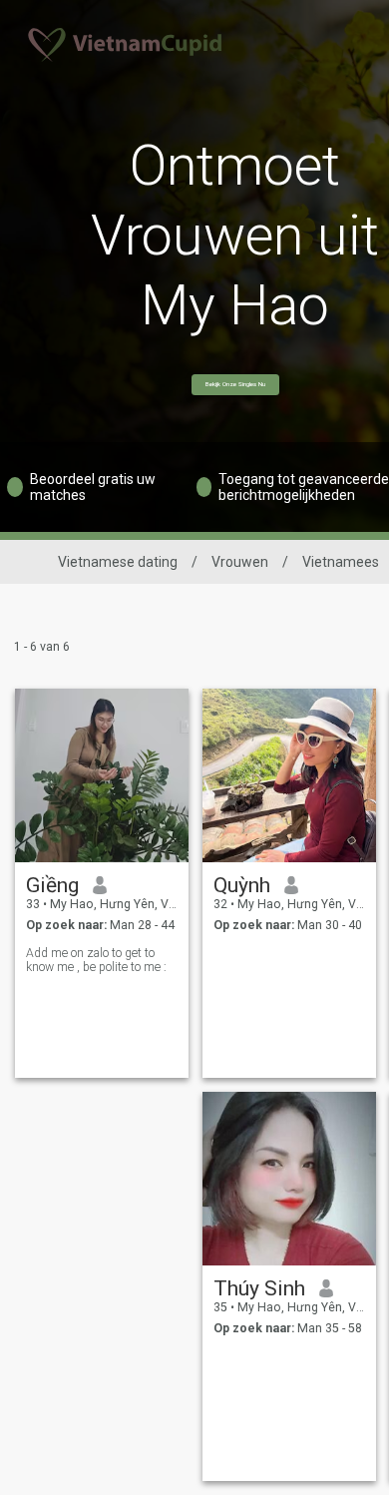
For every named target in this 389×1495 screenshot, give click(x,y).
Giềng (52, 885)
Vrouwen (239, 562)
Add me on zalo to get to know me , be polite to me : (96, 960)
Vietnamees (340, 562)
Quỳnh (241, 885)
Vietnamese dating (118, 562)
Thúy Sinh (259, 1288)
